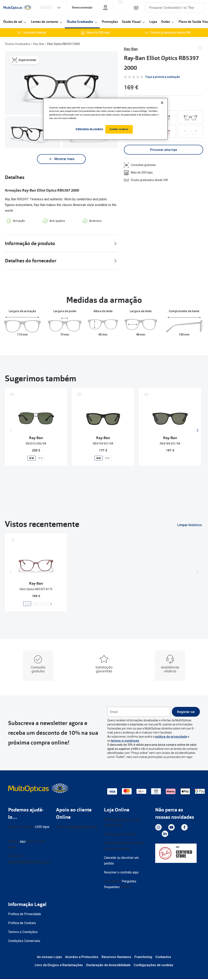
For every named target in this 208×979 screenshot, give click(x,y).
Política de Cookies (22, 923)
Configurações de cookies (153, 965)
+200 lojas (42, 827)
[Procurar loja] (105, 7)
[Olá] (51, 7)
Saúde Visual (131, 22)
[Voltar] (10, 430)
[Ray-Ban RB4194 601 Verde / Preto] (107, 458)
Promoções (110, 22)
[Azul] (190, 116)
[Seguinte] (197, 430)
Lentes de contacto (44, 22)
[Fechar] (162, 102)
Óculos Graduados (80, 22)
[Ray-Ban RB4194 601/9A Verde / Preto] (98, 458)
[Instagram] (158, 827)
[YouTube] (171, 827)
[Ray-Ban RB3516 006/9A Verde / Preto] (31, 458)
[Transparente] (190, 131)
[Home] (17, 7)
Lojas (153, 22)
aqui (23, 841)
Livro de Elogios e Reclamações (59, 965)
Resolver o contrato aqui (121, 872)
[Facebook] (184, 827)
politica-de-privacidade (171, 736)
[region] (105, 119)
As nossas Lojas (49, 957)
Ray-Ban (38, 44)
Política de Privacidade (24, 914)
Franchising (143, 957)
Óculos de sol (12, 22)
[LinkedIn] (165, 834)
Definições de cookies (89, 129)
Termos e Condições (23, 932)
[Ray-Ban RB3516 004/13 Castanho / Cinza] (40, 458)
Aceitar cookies (119, 129)
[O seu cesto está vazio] (136, 7)
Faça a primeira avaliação (162, 76)
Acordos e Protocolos (81, 957)
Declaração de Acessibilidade (108, 965)
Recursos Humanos (116, 957)
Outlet (165, 22)
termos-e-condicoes (125, 740)
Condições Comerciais (24, 941)
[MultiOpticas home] (38, 788)
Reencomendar (82, 7)
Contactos (163, 957)
